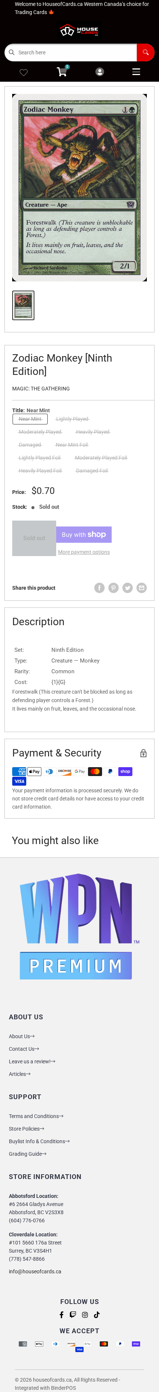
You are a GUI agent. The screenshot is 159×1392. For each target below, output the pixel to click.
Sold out (34, 538)
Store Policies (24, 1129)
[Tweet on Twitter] (127, 588)
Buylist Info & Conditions (37, 1141)
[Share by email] (141, 588)
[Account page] (99, 72)
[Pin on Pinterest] (113, 588)
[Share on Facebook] (99, 588)
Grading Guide (25, 1154)
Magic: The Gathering (41, 389)
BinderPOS (63, 1388)
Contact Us (21, 1049)
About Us (19, 1036)
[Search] (146, 52)
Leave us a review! (30, 1061)
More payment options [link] (84, 552)
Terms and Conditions (34, 1116)
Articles (17, 1074)
